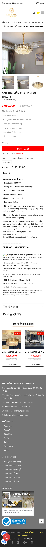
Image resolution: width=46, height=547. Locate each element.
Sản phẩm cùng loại (23, 324)
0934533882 (7, 3)
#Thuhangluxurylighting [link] (11, 290)
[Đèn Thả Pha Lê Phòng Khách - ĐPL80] (34, 339)
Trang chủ (8, 426)
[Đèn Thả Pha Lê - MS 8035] (11, 339)
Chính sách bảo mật (11, 481)
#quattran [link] (25, 295)
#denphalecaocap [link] (9, 295)
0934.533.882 (20, 154)
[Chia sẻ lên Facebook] (13, 166)
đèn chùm (30, 158)
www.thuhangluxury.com (18, 415)
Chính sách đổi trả (11, 473)
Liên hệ (6, 450)
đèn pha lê (6, 162)
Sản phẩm (8, 434)
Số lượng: (5, 143)
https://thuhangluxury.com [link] (18, 287)
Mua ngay (12, 364)
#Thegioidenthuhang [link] (26, 290)
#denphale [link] (32, 292)
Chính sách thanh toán (12, 465)
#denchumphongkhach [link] (11, 292)
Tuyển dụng (8, 446)
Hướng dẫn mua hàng (12, 461)
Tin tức (6, 438)
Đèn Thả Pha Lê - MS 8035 (14, 351)
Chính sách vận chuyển (13, 469)
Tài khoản (40, 3)
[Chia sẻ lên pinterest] (20, 166)
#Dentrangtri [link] (38, 290)
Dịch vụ (6, 442)
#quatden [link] (19, 295)
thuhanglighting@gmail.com (18, 411)
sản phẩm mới (18, 158)
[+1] (23, 166)
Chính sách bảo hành (12, 477)
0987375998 (18, 3)
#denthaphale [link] (23, 292)
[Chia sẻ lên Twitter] (16, 166)
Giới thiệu (7, 430)
